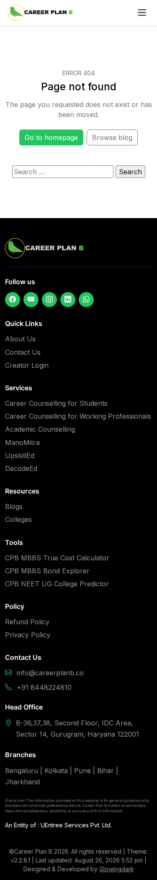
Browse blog (112, 137)
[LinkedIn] (67, 299)
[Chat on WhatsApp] (86, 299)
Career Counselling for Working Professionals (78, 416)
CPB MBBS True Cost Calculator (57, 558)
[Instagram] (49, 299)
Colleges (18, 519)
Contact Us (23, 352)
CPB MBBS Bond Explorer (47, 571)
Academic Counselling (40, 429)
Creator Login (27, 365)
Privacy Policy (27, 635)
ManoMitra (22, 442)
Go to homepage (51, 137)
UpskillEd (19, 455)
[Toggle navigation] (142, 12)
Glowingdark (116, 868)
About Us (20, 339)
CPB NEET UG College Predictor (57, 584)
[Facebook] (12, 299)
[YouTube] (31, 299)
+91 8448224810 (44, 687)
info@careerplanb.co (50, 673)
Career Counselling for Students (56, 403)
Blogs (14, 506)
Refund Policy (27, 622)
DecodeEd (21, 468)
